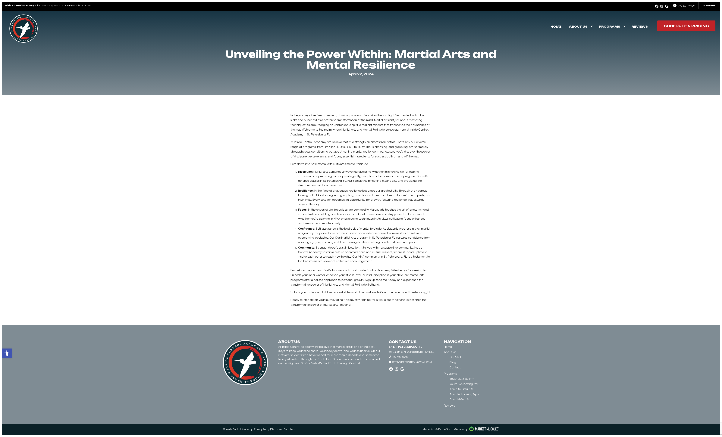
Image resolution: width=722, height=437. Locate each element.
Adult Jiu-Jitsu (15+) (462, 389)
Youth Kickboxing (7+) (464, 384)
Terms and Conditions (283, 429)
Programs (609, 26)
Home (556, 26)
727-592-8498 (686, 5)
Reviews (640, 26)
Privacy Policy (262, 429)
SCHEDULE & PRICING (686, 26)
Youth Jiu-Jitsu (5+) (462, 378)
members (709, 5)
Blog (453, 362)
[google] (666, 6)
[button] (7, 353)
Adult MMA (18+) (460, 399)
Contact (455, 367)
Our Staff (455, 357)
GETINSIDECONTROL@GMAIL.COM (412, 362)
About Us (578, 26)
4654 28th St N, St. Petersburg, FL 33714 (411, 351)
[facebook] (656, 6)
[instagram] (661, 6)
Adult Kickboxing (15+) (464, 394)
